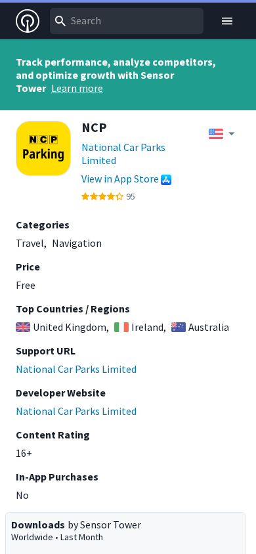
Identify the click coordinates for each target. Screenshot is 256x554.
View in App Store (120, 178)
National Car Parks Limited (123, 153)
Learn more (77, 88)
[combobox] (126, 21)
